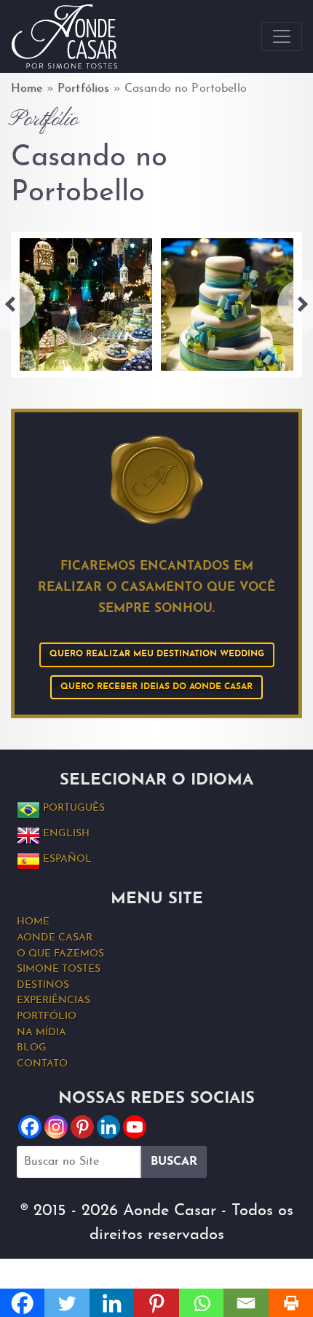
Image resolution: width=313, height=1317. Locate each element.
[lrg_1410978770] (227, 304)
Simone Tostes (58, 969)
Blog (32, 1047)
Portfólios (83, 89)
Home (27, 89)
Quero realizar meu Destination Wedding (156, 654)
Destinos (43, 985)
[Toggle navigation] (281, 36)
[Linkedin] (108, 1127)
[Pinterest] (82, 1127)
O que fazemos (60, 953)
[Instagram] (56, 1127)
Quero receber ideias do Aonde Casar (156, 687)
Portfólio (46, 1016)
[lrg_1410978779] (86, 304)
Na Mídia (41, 1032)
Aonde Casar (54, 937)
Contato (42, 1063)
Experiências (53, 1000)
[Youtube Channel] (134, 1127)
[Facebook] (29, 1127)
